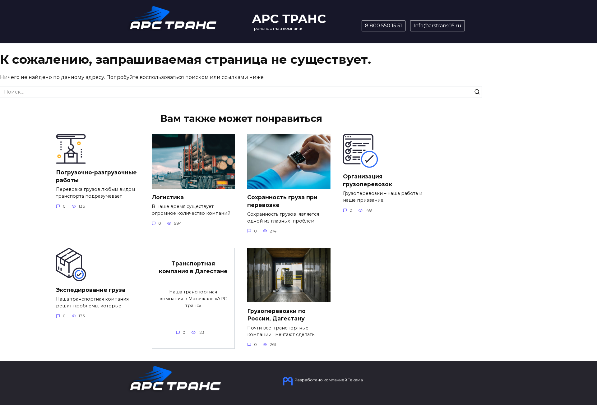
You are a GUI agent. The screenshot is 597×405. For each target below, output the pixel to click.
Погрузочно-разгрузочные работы (96, 176)
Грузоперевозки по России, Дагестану (276, 314)
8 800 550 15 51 (383, 26)
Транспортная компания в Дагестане (193, 267)
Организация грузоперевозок (367, 180)
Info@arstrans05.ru (437, 26)
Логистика (168, 197)
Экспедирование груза (90, 290)
